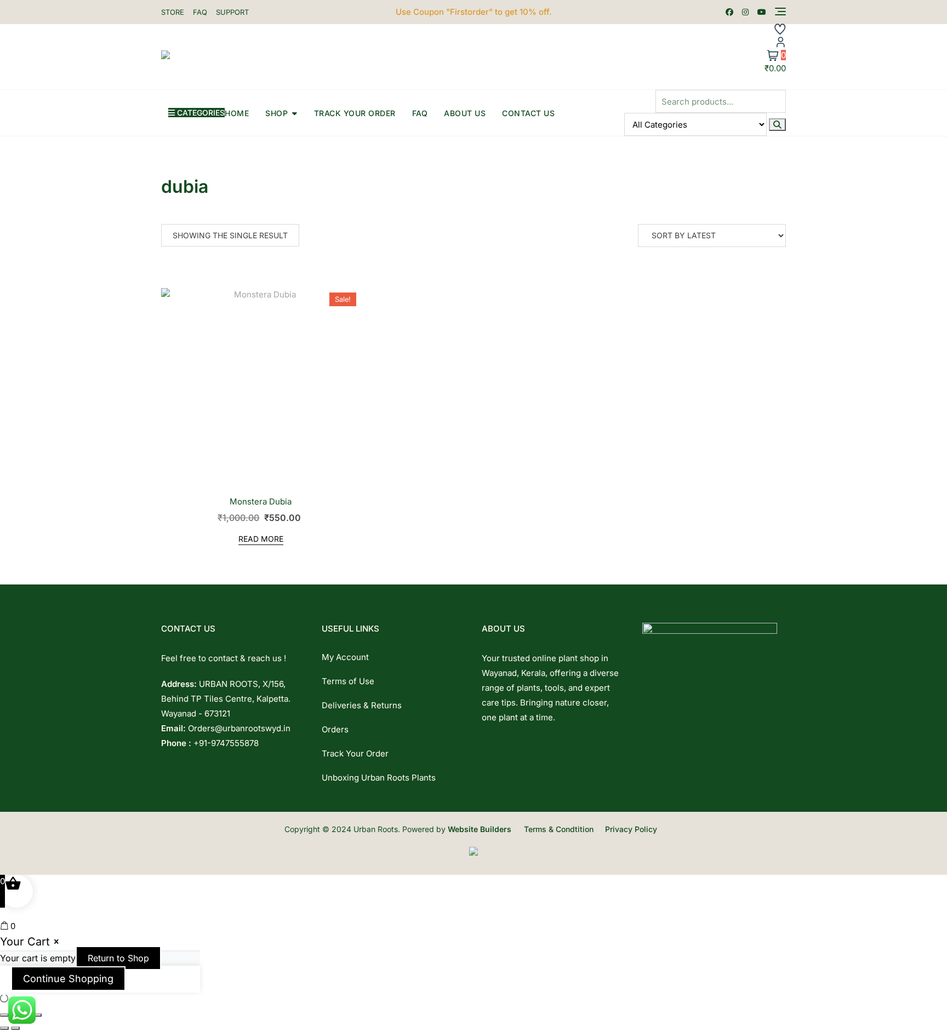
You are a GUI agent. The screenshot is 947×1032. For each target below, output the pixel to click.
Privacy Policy (631, 829)
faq (420, 113)
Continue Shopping (68, 978)
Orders (335, 729)
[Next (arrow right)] (15, 1028)
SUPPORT (232, 12)
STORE (172, 12)
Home (237, 113)
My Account (345, 657)
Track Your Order (355, 113)
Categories (200, 112)
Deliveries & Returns (362, 705)
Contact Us (528, 113)
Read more (260, 538)
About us (465, 113)
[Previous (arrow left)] (4, 1028)
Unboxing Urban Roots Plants (379, 777)
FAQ (200, 12)
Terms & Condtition (559, 829)
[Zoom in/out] (4, 1015)
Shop (276, 113)
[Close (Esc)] (37, 1015)
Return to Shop (118, 958)
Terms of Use (348, 681)
